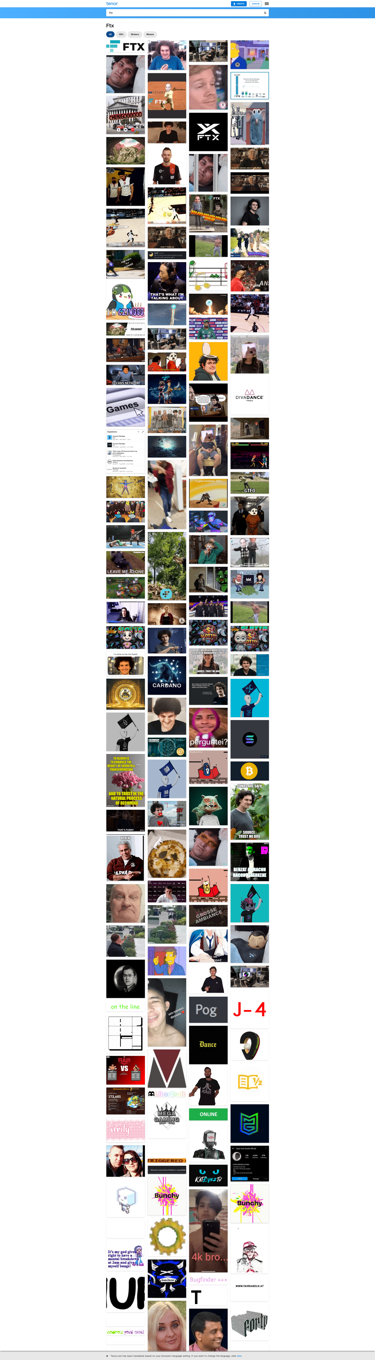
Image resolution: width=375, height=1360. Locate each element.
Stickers (135, 34)
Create (240, 3)
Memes (150, 34)
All (110, 34)
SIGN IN (255, 3)
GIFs (121, 34)
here (239, 1355)
